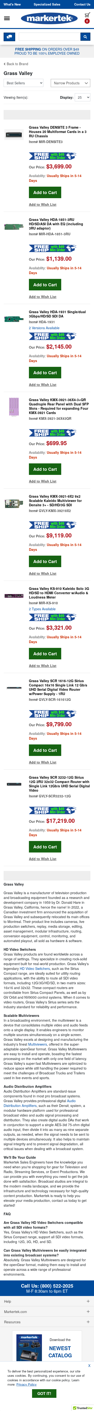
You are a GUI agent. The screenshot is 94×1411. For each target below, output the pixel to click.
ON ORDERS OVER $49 (47, 51)
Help (7, 1301)
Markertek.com (15, 1311)
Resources (12, 1321)
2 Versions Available (44, 327)
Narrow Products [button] (67, 83)
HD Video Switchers (35, 968)
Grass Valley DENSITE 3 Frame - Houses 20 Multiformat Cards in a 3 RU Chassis (58, 131)
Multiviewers (37, 1044)
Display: (67, 97)
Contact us (82, 4)
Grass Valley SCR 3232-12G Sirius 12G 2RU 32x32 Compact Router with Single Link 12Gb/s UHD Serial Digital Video (59, 783)
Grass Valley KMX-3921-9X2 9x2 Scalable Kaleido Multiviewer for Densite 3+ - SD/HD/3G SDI (55, 500)
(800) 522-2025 (56, 1286)
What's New (12, 4)
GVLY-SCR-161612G (55, 699)
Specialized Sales (47, 4)
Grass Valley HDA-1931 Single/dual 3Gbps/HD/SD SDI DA (57, 314)
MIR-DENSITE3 (51, 141)
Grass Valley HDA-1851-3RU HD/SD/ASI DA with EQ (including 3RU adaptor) (56, 223)
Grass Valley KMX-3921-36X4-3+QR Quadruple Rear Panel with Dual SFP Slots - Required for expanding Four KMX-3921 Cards (59, 406)
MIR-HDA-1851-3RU (54, 233)
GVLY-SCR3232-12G (55, 796)
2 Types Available (42, 608)
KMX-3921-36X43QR (55, 418)
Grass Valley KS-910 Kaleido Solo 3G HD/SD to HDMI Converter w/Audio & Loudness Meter (59, 592)
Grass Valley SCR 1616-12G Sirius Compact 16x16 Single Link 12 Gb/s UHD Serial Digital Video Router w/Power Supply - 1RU (58, 687)
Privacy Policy (26, 1384)
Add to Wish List (42, 204)
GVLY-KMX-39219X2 (55, 510)
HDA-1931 (47, 321)
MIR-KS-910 (48, 602)
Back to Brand (17, 63)
